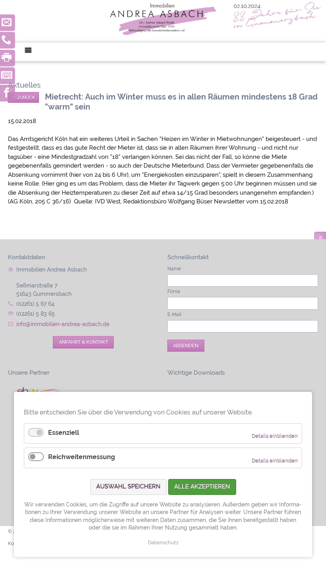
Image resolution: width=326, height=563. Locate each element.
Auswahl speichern (128, 486)
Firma (173, 291)
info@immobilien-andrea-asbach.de (62, 324)
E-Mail (175, 314)
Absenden (185, 345)
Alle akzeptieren (202, 486)
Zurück (26, 97)
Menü (31, 52)
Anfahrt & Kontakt (83, 342)
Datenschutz (163, 542)
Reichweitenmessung (81, 457)
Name (175, 269)
